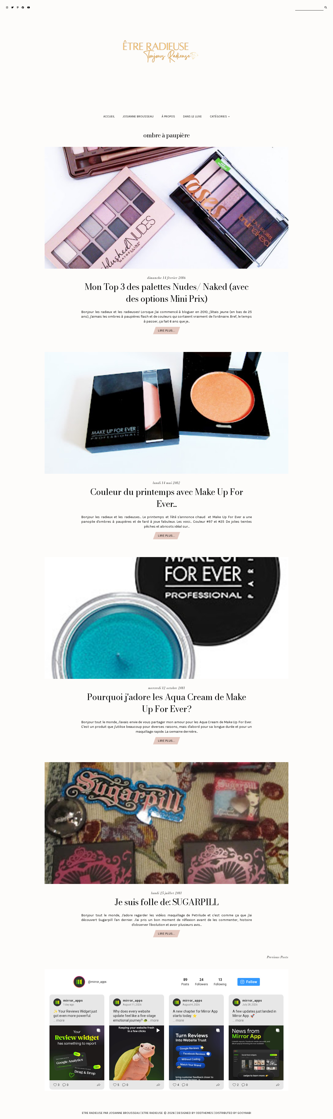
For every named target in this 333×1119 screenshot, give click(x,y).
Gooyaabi (244, 1113)
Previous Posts (277, 957)
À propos (168, 116)
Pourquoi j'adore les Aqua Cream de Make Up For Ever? (166, 703)
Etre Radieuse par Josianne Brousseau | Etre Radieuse (122, 1113)
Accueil (109, 116)
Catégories (218, 116)
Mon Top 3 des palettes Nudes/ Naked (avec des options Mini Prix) (167, 292)
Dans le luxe (192, 116)
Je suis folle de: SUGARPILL (166, 902)
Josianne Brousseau (138, 116)
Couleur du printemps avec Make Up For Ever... (166, 497)
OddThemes (204, 1113)
